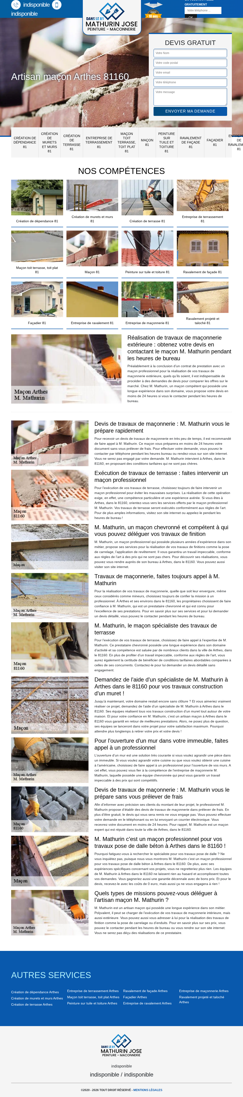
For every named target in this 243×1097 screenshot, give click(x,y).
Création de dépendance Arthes (35, 992)
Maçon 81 (147, 142)
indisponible (36, 4)
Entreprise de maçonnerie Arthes (204, 991)
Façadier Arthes (135, 997)
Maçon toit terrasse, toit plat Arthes (93, 997)
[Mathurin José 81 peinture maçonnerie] (121, 1045)
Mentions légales (147, 1090)
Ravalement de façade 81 (191, 142)
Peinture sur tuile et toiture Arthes (92, 1003)
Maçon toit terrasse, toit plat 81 (126, 142)
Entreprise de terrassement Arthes (93, 991)
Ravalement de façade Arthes (145, 991)
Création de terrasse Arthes (31, 1004)
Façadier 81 (215, 142)
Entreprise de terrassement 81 (98, 142)
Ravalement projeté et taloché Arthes (201, 999)
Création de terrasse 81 (71, 142)
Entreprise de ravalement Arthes (147, 1003)
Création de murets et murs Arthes (37, 998)
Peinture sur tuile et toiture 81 (166, 142)
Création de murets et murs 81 (49, 142)
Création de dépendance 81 (25, 142)
